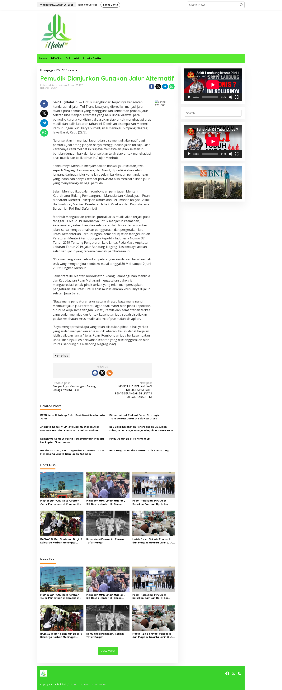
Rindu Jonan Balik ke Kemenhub (129, 438)
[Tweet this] (158, 86)
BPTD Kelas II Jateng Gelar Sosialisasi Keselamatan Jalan (73, 416)
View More (108, 651)
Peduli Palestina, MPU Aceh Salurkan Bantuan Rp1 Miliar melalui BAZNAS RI (150, 502)
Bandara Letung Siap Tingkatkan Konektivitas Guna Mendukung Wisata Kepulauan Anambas (73, 452)
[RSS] (109, 373)
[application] (213, 84)
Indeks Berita (102, 684)
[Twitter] (102, 373)
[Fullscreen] (237, 97)
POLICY (53, 88)
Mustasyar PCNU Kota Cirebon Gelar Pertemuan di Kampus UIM (61, 502)
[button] (241, 5)
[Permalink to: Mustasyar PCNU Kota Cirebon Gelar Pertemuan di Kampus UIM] (61, 485)
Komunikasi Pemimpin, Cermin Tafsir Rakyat (105, 541)
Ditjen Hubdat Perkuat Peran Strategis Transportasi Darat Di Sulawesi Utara (134, 416)
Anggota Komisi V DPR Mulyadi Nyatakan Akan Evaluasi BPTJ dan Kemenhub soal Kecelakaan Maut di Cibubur (70, 428)
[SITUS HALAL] (56, 31)
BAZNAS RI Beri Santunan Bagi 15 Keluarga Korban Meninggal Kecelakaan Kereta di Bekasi (61, 541)
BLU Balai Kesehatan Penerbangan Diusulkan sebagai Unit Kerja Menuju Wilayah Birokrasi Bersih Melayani (141, 428)
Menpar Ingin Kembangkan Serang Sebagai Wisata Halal (74, 386)
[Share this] (151, 86)
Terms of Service (80, 684)
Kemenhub (61, 355)
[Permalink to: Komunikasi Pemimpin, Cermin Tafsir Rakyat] (107, 523)
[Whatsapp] (172, 86)
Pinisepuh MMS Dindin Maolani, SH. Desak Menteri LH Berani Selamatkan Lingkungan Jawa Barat (105, 502)
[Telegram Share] (165, 86)
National (44, 88)
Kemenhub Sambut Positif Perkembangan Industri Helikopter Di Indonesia (72, 440)
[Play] (189, 97)
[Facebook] (95, 373)
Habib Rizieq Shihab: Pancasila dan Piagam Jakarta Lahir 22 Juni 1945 (153, 541)
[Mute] (231, 97)
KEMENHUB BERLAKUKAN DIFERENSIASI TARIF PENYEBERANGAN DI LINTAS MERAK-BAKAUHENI (133, 390)
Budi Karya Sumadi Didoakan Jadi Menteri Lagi (139, 450)
